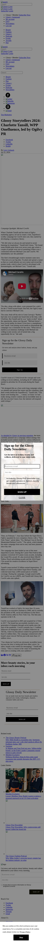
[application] (22, 932)
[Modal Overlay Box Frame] (22, 472)
